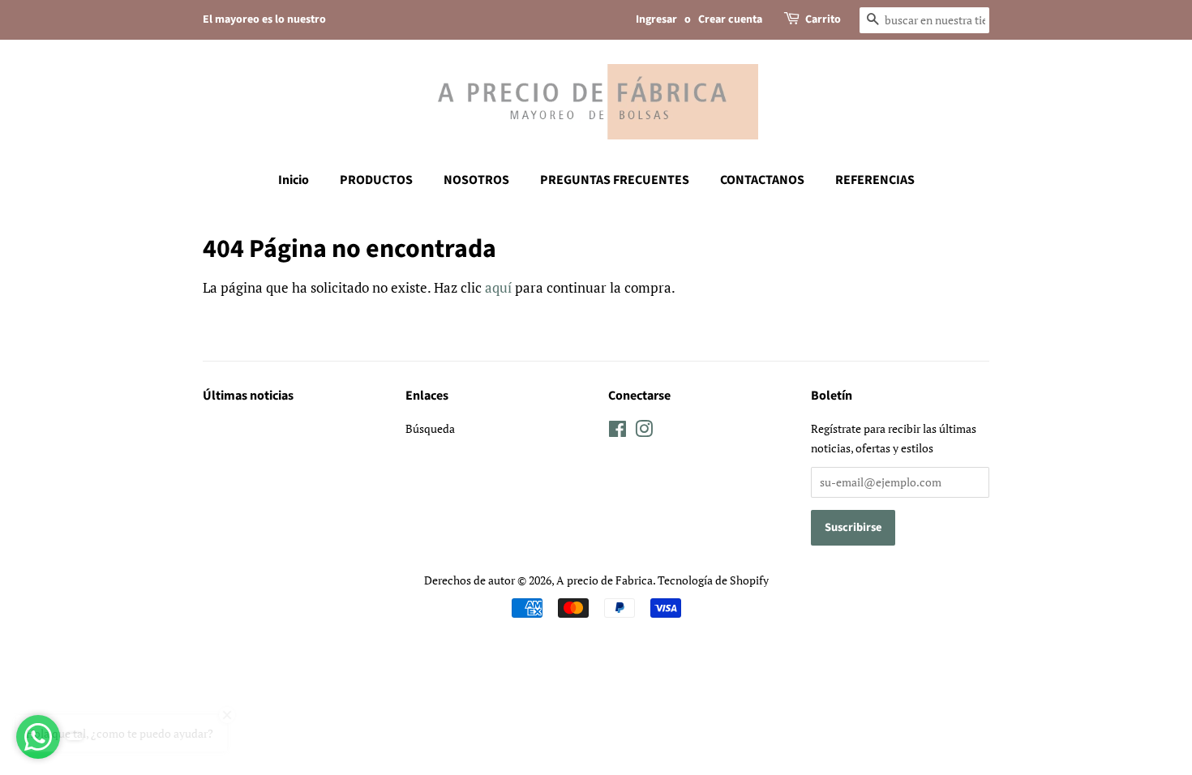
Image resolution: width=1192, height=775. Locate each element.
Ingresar (656, 19)
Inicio (293, 180)
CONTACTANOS (762, 180)
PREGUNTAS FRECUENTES (614, 180)
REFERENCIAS (875, 180)
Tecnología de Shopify (713, 580)
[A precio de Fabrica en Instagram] (644, 431)
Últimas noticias (248, 396)
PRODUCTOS (376, 180)
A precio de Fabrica (604, 580)
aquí (498, 287)
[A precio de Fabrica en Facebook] (617, 431)
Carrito (823, 19)
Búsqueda (430, 428)
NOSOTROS (476, 180)
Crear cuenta (730, 19)
